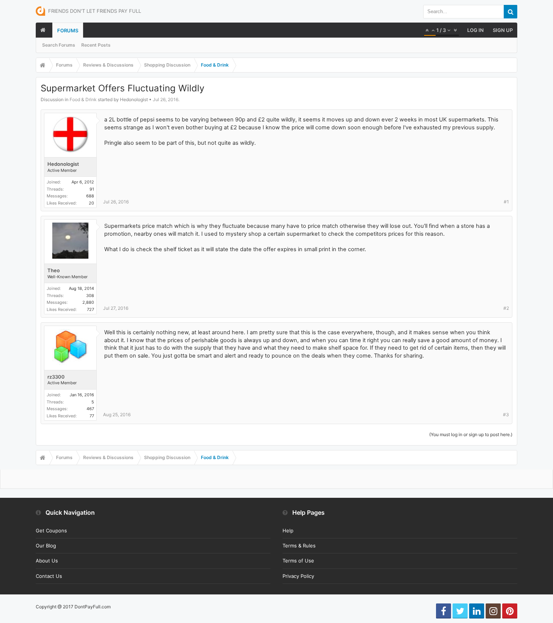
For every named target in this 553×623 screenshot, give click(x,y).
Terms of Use (298, 561)
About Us (47, 561)
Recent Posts (96, 45)
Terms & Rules (299, 546)
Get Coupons (51, 531)
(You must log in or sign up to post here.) (470, 434)
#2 (506, 308)
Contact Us (49, 576)
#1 (506, 202)
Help (288, 531)
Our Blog (46, 546)
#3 (506, 414)
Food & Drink (83, 99)
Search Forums (58, 45)
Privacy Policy (298, 576)
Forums (67, 30)
